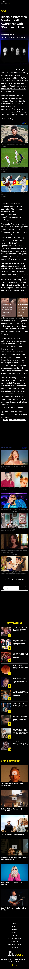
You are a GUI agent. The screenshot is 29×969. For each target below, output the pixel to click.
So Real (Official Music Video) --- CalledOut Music (12, 810)
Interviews (14, 929)
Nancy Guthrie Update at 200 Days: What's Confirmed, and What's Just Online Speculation (20, 655)
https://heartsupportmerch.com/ (15, 373)
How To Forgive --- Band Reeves (12, 834)
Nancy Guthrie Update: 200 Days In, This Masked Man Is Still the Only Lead (20, 629)
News (14, 923)
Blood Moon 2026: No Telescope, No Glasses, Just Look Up (20, 667)
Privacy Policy (14, 941)
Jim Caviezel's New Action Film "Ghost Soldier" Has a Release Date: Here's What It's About (20, 719)
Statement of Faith (14, 944)
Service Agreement (14, 938)
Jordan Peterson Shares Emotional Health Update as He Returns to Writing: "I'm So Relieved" (20, 681)
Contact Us (14, 947)
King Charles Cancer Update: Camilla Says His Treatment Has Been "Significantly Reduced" (20, 642)
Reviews (14, 926)
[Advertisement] (14, 612)
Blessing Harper (8, 35)
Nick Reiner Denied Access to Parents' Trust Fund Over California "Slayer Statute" (20, 705)
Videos (14, 932)
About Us (14, 935)
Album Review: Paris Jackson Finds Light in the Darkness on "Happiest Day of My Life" (20, 743)
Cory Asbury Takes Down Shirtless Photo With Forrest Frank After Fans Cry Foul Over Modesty (20, 693)
